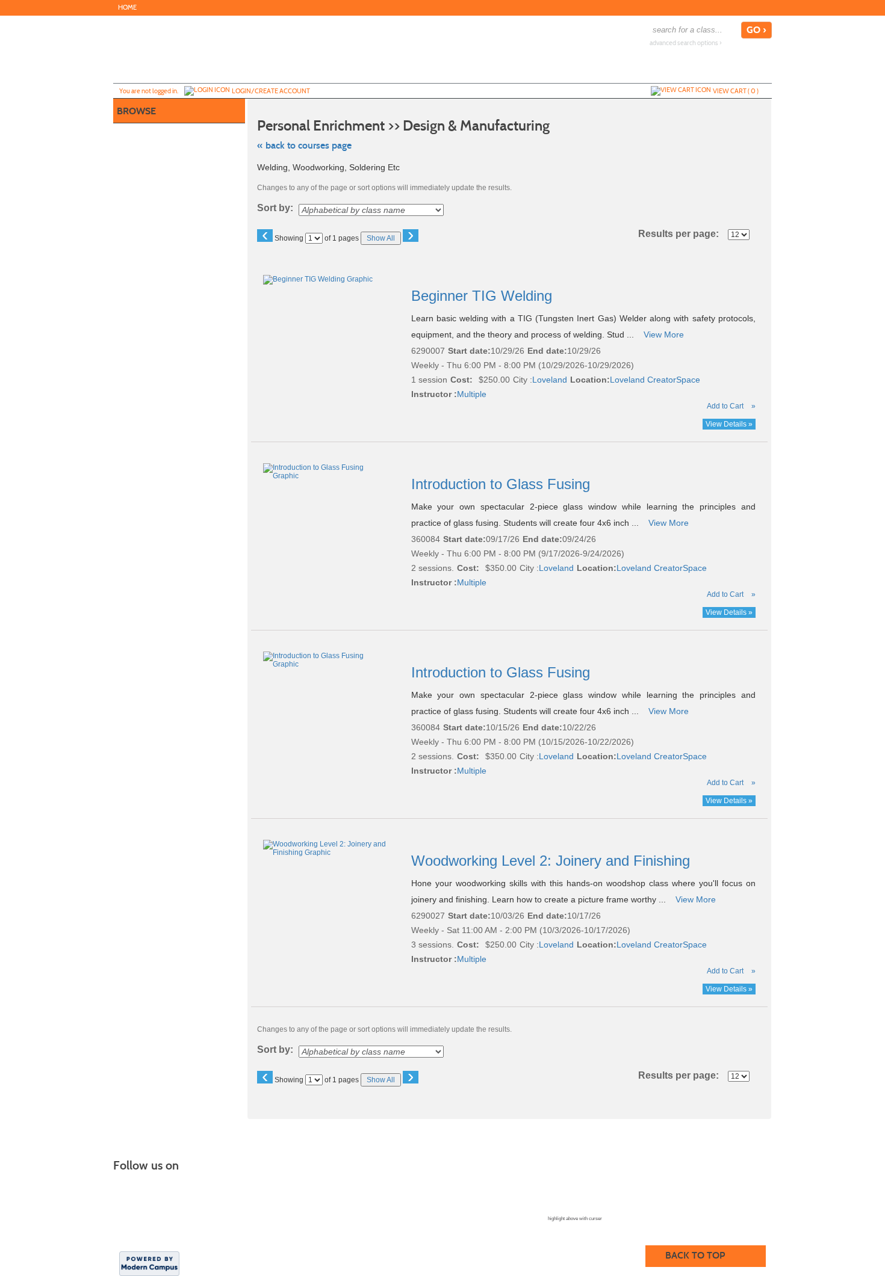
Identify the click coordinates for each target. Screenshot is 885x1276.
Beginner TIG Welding (483, 296)
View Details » (729, 424)
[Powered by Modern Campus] (149, 1263)
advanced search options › (686, 43)
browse (136, 111)
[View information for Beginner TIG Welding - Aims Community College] (318, 279)
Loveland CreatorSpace (655, 379)
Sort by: (275, 208)
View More (664, 334)
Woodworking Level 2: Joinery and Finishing (552, 860)
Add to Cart (725, 406)
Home (127, 7)
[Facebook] (764, 7)
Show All (381, 238)
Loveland (549, 379)
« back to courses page (304, 145)
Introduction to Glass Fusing (502, 484)
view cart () (736, 91)
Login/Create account (271, 91)
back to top (695, 1255)
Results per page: (682, 234)
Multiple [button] (471, 394)
